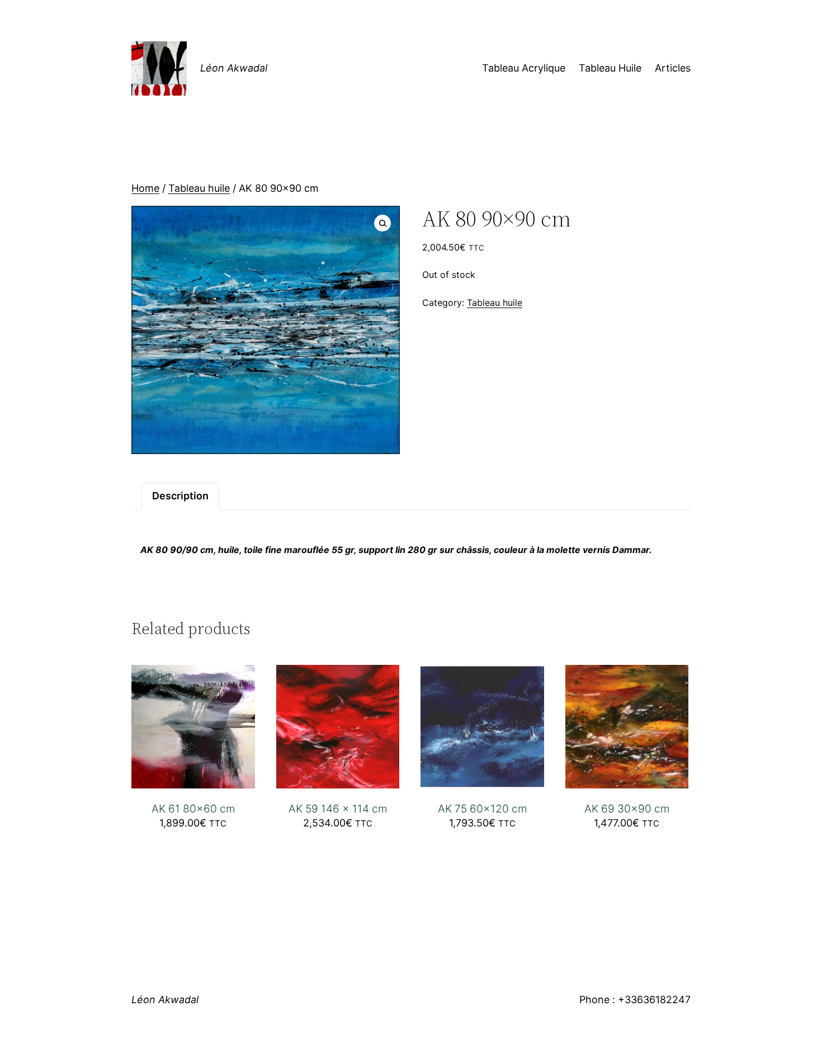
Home (145, 188)
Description (180, 496)
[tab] (180, 496)
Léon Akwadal (233, 68)
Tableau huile (199, 188)
